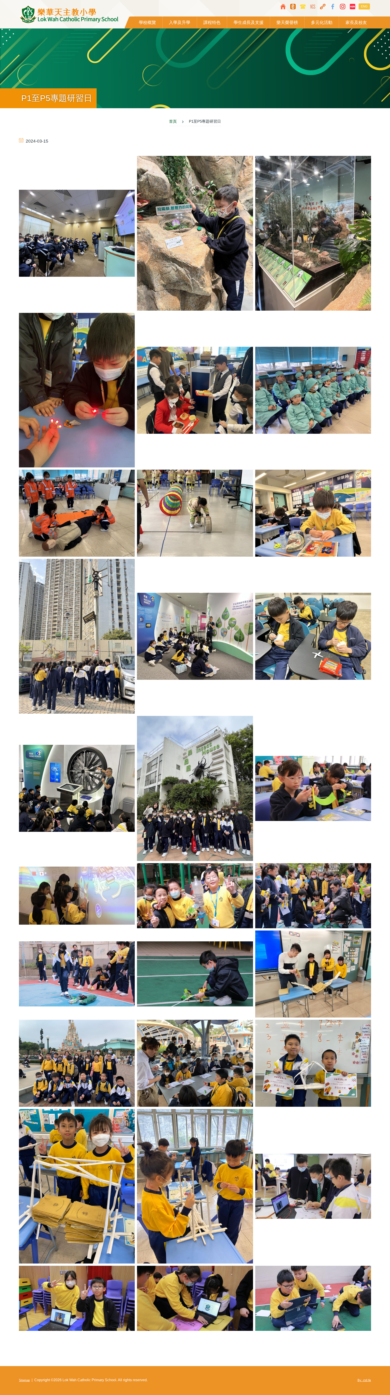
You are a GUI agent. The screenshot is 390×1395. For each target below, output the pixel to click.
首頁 (173, 121)
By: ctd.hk (364, 1380)
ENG (364, 6)
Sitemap (24, 1380)
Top (373, 1378)
